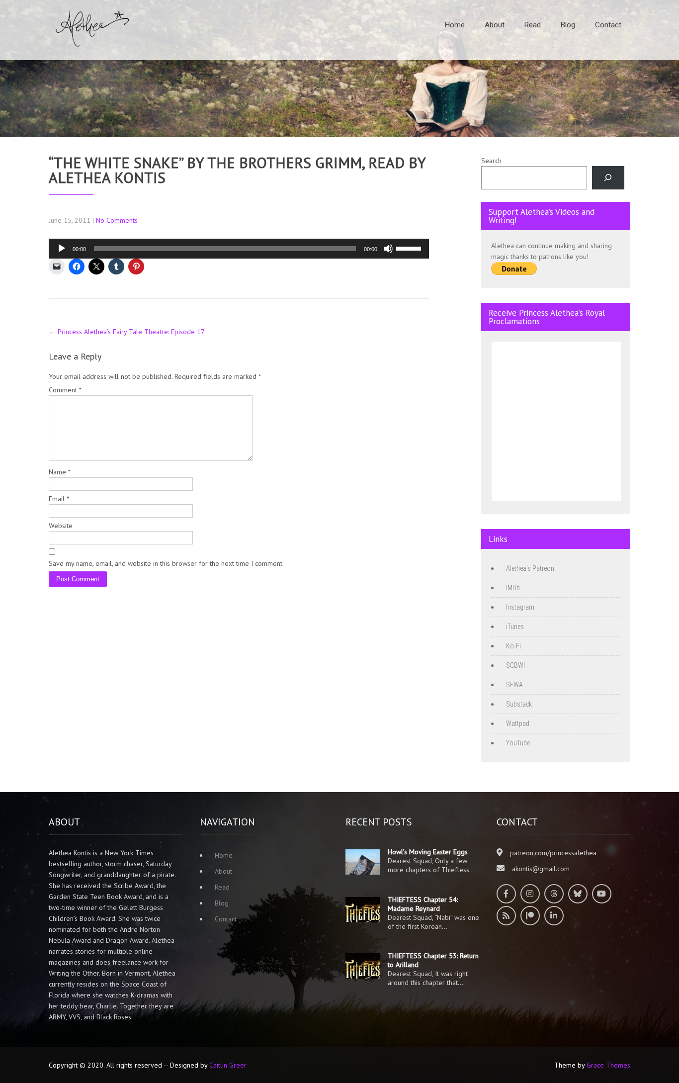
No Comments (117, 220)
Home (455, 24)
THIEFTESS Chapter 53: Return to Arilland (433, 960)
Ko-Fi (513, 646)
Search (491, 160)
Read (532, 24)
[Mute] (388, 249)
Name (60, 471)
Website (61, 525)
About (495, 24)
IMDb (513, 588)
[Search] (608, 177)
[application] (239, 249)
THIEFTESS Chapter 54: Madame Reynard (423, 904)
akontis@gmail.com (541, 868)
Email (59, 498)
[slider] (410, 248)
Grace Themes (608, 1065)
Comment (65, 389)
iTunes (515, 627)
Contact (608, 24)
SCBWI (515, 665)
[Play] (62, 249)
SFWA (514, 685)
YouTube (518, 743)
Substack (519, 704)
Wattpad (517, 723)
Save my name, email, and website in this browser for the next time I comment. (166, 563)
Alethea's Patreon (530, 568)
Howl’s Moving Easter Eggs (428, 851)
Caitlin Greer (228, 1065)
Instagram (520, 607)
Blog (568, 24)
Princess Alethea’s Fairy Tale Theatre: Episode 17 (127, 331)
